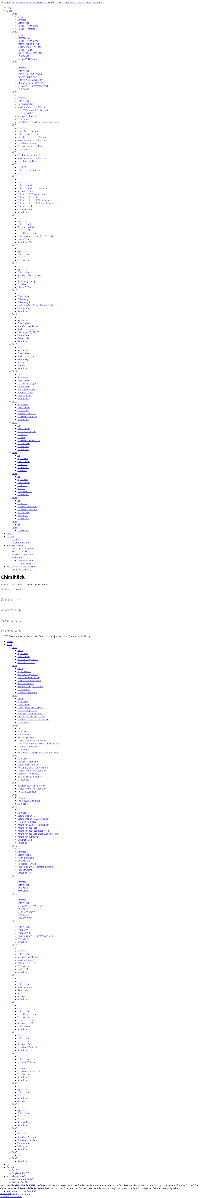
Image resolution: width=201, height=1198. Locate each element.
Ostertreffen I (24, 224)
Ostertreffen (24, 22)
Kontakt (49, 636)
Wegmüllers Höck (26, 227)
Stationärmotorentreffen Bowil (32, 106)
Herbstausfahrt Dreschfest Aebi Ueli (35, 305)
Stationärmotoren (26, 329)
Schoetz (21, 362)
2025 (14, 31)
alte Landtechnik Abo (22, 569)
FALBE (15, 539)
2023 (14, 91)
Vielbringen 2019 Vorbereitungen (33, 194)
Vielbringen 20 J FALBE (28, 332)
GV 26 (20, 16)
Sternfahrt (22, 365)
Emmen (21, 437)
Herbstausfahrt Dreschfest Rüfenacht (36, 236)
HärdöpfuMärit (25, 287)
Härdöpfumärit (25, 239)
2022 (14, 124)
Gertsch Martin (25, 338)
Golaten (21, 488)
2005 (14, 527)
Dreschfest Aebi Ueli (27, 416)
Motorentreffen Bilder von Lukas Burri (41, 743)
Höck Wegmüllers (26, 103)
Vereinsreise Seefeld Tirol (30, 145)
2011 (14, 401)
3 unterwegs (24, 359)
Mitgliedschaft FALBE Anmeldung (22, 556)
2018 (14, 215)
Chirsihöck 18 (24, 230)
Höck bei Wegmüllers (28, 25)
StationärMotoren (26, 356)
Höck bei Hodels (26, 49)
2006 (14, 521)
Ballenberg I (23, 299)
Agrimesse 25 (24, 37)
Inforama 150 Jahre (27, 431)
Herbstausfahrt (25, 395)
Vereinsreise (24, 260)
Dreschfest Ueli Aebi (27, 509)
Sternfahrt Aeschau (27, 413)
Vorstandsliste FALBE (22, 548)
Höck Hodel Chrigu (27, 233)
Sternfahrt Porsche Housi (30, 275)
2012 (14, 371)
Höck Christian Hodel (28, 161)
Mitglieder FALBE (20, 542)
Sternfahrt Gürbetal (27, 191)
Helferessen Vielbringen (29, 170)
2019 (14, 176)
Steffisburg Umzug (26, 281)
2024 (14, 61)
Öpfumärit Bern (25, 209)
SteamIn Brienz (25, 491)
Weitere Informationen (11, 1196)
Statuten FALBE (19, 551)
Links (9, 533)
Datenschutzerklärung (79, 636)
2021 (14, 152)
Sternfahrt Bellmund (27, 506)
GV (19, 94)
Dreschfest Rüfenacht (28, 142)
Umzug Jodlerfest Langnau (30, 73)
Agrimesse (23, 19)
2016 (14, 263)
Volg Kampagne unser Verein (31, 155)
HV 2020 (22, 167)
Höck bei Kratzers (26, 28)
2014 (14, 314)
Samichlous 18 (25, 242)
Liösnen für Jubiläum (27, 76)
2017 (14, 245)
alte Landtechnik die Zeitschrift (21, 566)
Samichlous (23, 212)
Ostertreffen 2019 (26, 185)
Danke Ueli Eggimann (28, 130)
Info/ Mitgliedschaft (16, 545)
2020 (14, 164)
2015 (14, 290)
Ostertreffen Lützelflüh (29, 43)
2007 (14, 497)
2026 (14, 13)
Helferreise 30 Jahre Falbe (30, 52)
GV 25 (20, 34)
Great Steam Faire (26, 389)
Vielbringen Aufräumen (28, 206)
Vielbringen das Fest (27, 197)
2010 (14, 422)
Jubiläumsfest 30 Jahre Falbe (31, 82)
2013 (14, 344)
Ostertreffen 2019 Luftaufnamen (33, 188)
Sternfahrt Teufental (27, 58)
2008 (14, 473)
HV (19, 179)
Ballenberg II (24, 302)
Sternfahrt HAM (25, 392)
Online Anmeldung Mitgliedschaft (26, 562)
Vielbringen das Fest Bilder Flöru (33, 200)
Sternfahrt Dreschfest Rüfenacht (33, 85)
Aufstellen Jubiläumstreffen (30, 79)
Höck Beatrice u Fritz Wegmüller (33, 136)
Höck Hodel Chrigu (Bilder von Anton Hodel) (39, 121)
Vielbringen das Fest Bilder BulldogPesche (38, 203)
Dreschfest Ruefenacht (29, 440)
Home (10, 7)
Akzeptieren (5, 1193)
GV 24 (20, 64)
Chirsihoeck (23, 410)
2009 (14, 452)
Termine (10, 536)
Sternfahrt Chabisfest (28, 115)
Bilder (9, 10)
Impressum (61, 636)
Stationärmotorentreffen (29, 46)
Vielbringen (23, 515)
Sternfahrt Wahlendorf (28, 326)
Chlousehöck (24, 55)
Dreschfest (23, 284)
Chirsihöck (22, 257)
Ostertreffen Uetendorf (29, 133)
